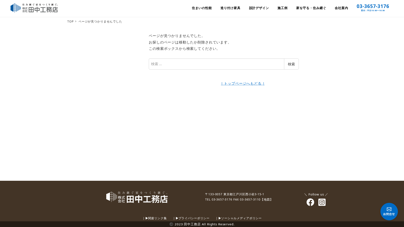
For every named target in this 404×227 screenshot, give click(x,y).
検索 (291, 64)
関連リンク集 (157, 218)
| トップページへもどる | (243, 83)
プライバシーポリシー (194, 218)
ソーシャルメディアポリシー (241, 218)
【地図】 (266, 199)
